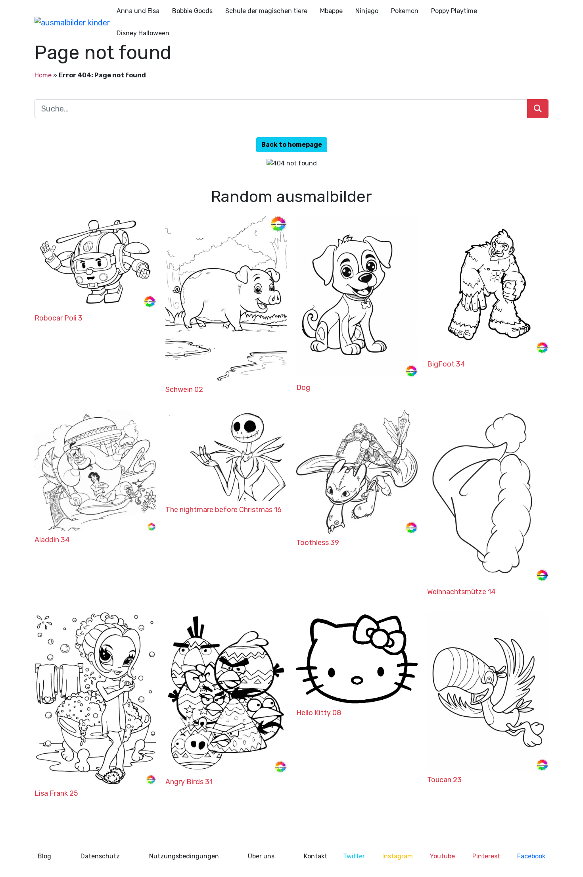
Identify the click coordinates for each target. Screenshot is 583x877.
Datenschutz (100, 856)
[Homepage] (72, 22)
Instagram (397, 856)
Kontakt (315, 856)
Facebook (531, 856)
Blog (44, 856)
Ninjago (366, 11)
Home (43, 75)
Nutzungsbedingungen (184, 856)
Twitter (354, 856)
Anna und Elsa (138, 11)
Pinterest (486, 856)
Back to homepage (291, 144)
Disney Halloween (143, 33)
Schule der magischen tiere (266, 11)
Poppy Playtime (454, 11)
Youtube (442, 856)
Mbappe (331, 11)
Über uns (261, 856)
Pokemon (404, 11)
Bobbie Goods (192, 11)
